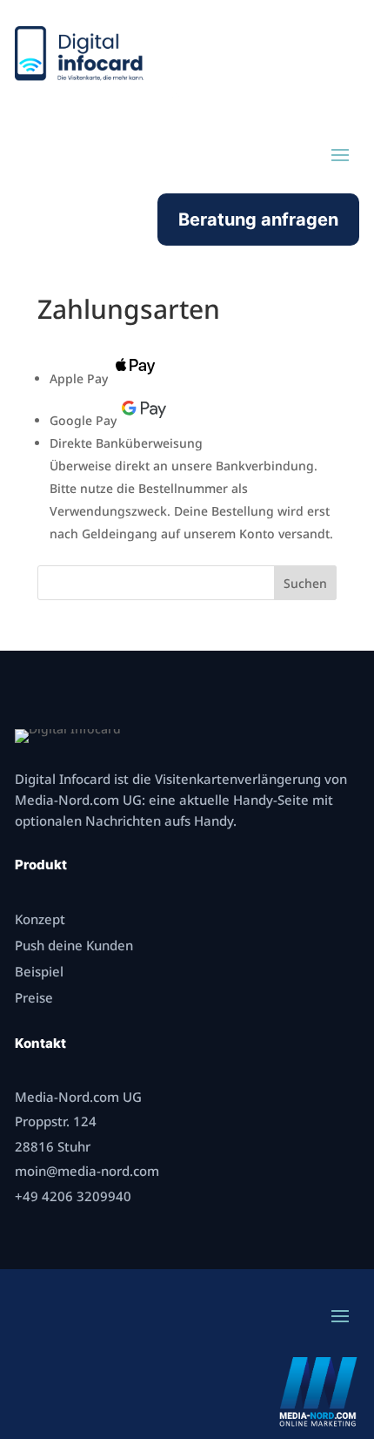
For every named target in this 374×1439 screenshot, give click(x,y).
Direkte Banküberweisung (126, 443)
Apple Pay (79, 378)
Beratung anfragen (258, 219)
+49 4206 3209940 (73, 1196)
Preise (34, 997)
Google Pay (83, 420)
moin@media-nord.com (87, 1170)
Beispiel (39, 971)
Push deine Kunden (74, 945)
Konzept (40, 919)
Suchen (305, 583)
